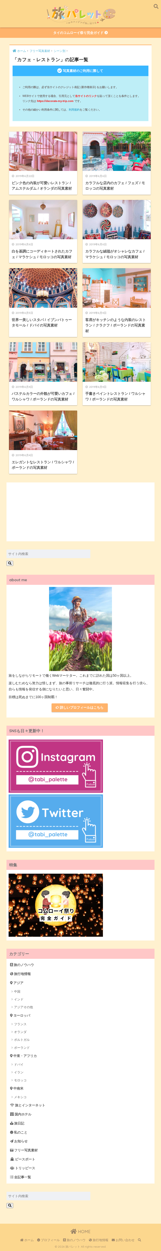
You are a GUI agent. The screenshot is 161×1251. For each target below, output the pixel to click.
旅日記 (18, 1123)
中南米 (18, 1088)
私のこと (20, 1132)
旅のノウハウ (23, 965)
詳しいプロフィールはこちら (81, 707)
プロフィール (50, 1240)
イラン (18, 1072)
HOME (84, 1231)
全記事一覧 (22, 1177)
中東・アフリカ (25, 1056)
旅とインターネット (29, 1105)
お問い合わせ (125, 1240)
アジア (18, 983)
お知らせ (20, 1141)
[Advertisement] (80, 511)
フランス (20, 1024)
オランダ (20, 1032)
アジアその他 (23, 1007)
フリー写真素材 (25, 1150)
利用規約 (74, 109)
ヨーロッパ (21, 1015)
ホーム (28, 1240)
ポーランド (22, 1047)
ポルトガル (22, 1039)
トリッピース (24, 1168)
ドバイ (18, 1064)
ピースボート (24, 1159)
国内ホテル (22, 1114)
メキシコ (20, 1097)
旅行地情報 (22, 974)
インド (18, 999)
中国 (17, 991)
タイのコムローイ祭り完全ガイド (78, 32)
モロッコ (20, 1080)
